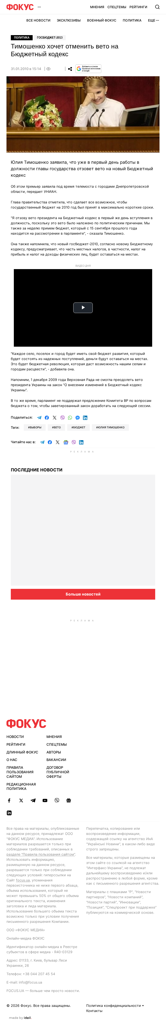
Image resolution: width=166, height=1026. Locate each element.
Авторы (53, 752)
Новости (15, 736)
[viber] (57, 800)
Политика (132, 20)
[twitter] (21, 800)
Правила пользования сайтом (20, 772)
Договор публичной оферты (57, 772)
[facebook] (9, 800)
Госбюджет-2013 (49, 37)
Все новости (38, 20)
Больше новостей (83, 594)
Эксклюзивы (69, 20)
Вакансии (56, 760)
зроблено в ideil (20, 1018)
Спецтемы (116, 7)
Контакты (94, 1011)
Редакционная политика (21, 786)
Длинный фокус (22, 752)
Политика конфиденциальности (113, 1005)
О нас (11, 760)
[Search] (157, 7)
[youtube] (45, 800)
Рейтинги (138, 7)
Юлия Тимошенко (111, 427)
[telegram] (33, 800)
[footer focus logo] (26, 723)
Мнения (97, 7)
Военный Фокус (101, 20)
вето (57, 427)
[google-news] (68, 800)
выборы (35, 427)
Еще (151, 20)
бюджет (79, 427)
